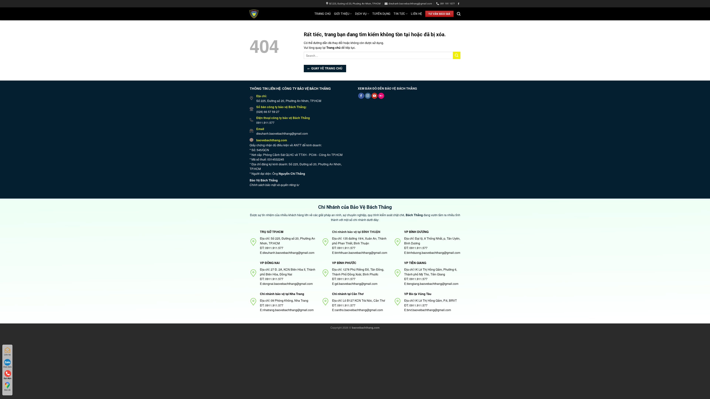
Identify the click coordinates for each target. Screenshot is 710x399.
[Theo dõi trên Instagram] (368, 96)
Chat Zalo (7, 367)
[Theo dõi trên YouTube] (374, 96)
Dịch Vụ (360, 14)
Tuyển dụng (381, 14)
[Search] (458, 14)
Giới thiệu (341, 14)
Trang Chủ (323, 14)
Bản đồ (7, 390)
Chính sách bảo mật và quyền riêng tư (274, 185)
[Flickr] (381, 96)
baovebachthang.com (271, 140)
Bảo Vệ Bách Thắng (264, 180)
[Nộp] (456, 55)
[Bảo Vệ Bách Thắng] (266, 13)
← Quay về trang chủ (324, 68)
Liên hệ (416, 14)
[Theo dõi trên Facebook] (458, 4)
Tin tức (399, 14)
